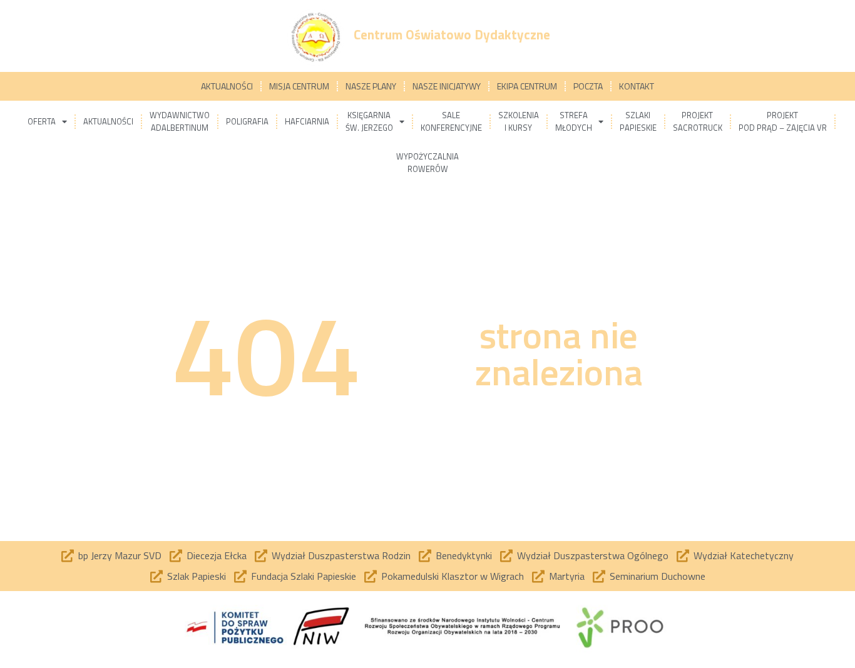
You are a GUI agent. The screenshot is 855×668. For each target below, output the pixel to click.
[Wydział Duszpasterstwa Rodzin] (261, 556)
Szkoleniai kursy (518, 121)
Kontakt (636, 86)
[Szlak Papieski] (156, 576)
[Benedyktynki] (425, 556)
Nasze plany (371, 86)
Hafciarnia (307, 121)
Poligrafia (247, 121)
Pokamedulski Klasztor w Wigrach (452, 576)
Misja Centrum (299, 86)
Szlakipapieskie (638, 121)
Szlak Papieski (196, 576)
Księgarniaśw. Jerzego (369, 121)
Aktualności (227, 86)
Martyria (567, 576)
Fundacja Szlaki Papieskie (303, 576)
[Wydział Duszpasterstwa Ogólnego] (506, 556)
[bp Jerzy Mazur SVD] (67, 556)
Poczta (588, 86)
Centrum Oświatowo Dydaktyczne (452, 34)
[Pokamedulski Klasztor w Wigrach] (370, 576)
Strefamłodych (573, 121)
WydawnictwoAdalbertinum (180, 121)
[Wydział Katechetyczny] (683, 556)
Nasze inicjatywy (446, 86)
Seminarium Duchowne (657, 576)
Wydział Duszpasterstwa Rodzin (341, 555)
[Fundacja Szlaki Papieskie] (240, 576)
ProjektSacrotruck (697, 121)
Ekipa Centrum (527, 86)
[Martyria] (538, 576)
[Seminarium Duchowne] (599, 576)
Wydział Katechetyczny (744, 555)
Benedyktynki (464, 555)
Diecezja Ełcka (217, 555)
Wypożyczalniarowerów (427, 162)
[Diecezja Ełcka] (176, 556)
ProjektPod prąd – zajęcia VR (783, 121)
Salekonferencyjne (451, 121)
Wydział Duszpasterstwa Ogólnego (592, 555)
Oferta (42, 121)
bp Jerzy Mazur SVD (119, 555)
